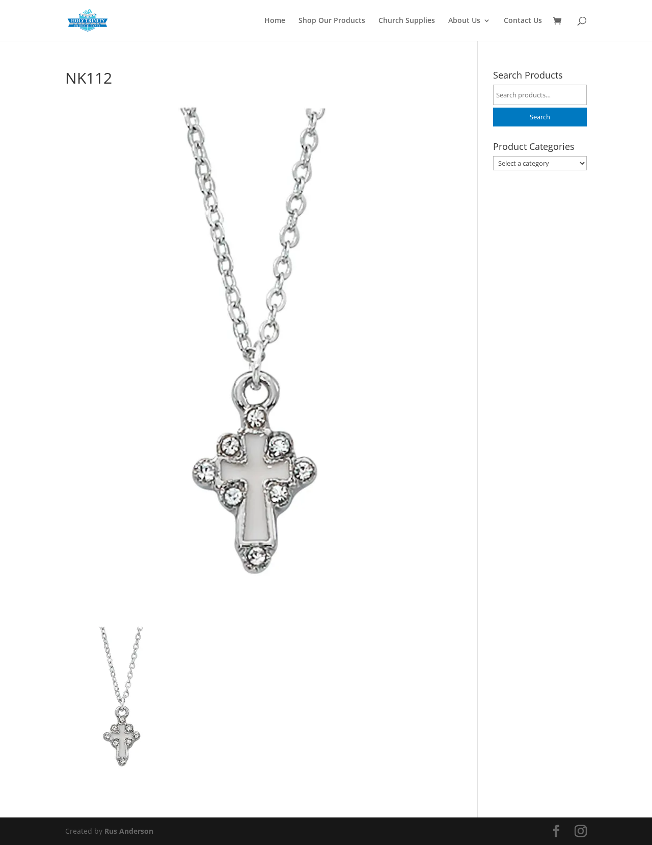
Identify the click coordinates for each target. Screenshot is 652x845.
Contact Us (523, 21)
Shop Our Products (331, 21)
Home (274, 21)
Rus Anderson (128, 831)
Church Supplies (406, 21)
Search (540, 117)
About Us (464, 21)
